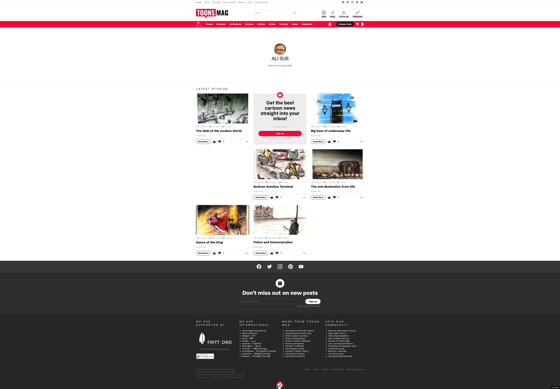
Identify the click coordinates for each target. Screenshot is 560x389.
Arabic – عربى (249, 341)
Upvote (214, 141)
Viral (333, 17)
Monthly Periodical (294, 343)
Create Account (261, 2)
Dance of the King (209, 242)
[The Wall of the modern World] (222, 108)
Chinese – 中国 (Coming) (254, 348)
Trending (357, 17)
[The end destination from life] (337, 164)
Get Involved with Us (338, 338)
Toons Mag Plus (249, 333)
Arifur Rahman (214, 377)
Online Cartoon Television (297, 341)
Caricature (235, 24)
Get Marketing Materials (340, 356)
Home (209, 24)
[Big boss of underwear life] (337, 108)
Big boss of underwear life (331, 131)
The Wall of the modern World (219, 131)
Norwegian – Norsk (251, 346)
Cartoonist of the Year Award (299, 330)
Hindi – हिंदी (247, 338)
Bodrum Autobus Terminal (273, 186)
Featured (307, 24)
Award (199, 2)
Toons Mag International (254, 330)
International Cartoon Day (298, 333)
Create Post (345, 24)
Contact (241, 2)
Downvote (219, 141)
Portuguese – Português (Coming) (259, 351)
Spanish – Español (251, 343)
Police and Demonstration (273, 242)
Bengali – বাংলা (248, 336)
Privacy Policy (337, 369)
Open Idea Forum (337, 333)
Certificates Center (294, 348)
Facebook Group (336, 348)
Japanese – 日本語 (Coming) (256, 354)
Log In (250, 2)
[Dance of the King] (222, 220)
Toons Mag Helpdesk (338, 336)
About (315, 369)
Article (261, 24)
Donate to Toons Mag (338, 341)
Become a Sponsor (337, 351)
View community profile (280, 65)
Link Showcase (335, 354)
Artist (272, 24)
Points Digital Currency (296, 336)
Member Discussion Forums (342, 330)
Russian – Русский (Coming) (256, 356)
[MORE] (246, 141)
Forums (207, 2)
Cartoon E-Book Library (297, 351)
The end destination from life (333, 186)
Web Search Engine (295, 354)
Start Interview (229, 2)
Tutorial (283, 24)
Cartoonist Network (295, 356)
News (295, 24)
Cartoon (221, 24)
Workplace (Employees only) (342, 346)
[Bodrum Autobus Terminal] (280, 164)
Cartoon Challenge (294, 346)
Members (216, 2)
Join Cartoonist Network (340, 343)
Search (294, 13)
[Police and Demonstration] (280, 220)
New (324, 17)
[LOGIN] (330, 24)
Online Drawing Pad (295, 338)
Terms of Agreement (355, 369)
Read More (203, 142)
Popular (344, 17)
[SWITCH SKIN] (362, 24)
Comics (249, 24)
